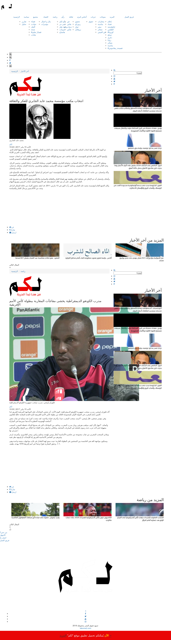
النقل (33, 26)
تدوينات (62, 29)
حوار (77, 26)
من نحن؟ (3, 532)
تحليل (24, 24)
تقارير (24, 21)
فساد (110, 24)
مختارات (101, 21)
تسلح (110, 34)
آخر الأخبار (25, 71)
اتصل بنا (3, 537)
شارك (12, 229)
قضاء (33, 21)
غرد (12, 227)
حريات (93, 16)
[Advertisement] (59, 207)
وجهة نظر (63, 26)
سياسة (26, 16)
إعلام (110, 21)
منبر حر (62, 24)
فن (68, 21)
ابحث (139, 73)
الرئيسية (16, 16)
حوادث (33, 24)
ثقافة (71, 16)
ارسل (13, 232)
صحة (33, 29)
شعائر (100, 29)
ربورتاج (78, 24)
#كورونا (111, 32)
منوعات (103, 16)
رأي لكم (62, 21)
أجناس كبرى (82, 16)
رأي (62, 16)
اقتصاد (45, 16)
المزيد (112, 16)
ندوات (69, 26)
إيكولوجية (111, 26)
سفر (99, 26)
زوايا (109, 40)
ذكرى (110, 37)
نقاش (69, 24)
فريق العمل (129, 16)
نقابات (33, 34)
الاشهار (2, 535)
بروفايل (78, 29)
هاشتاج (62, 32)
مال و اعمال (46, 21)
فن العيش (102, 32)
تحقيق (77, 21)
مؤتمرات (44, 24)
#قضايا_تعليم (36, 32)
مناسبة (100, 24)
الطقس (111, 29)
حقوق (91, 21)
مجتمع (35, 16)
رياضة (55, 16)
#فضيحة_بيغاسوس (115, 48)
